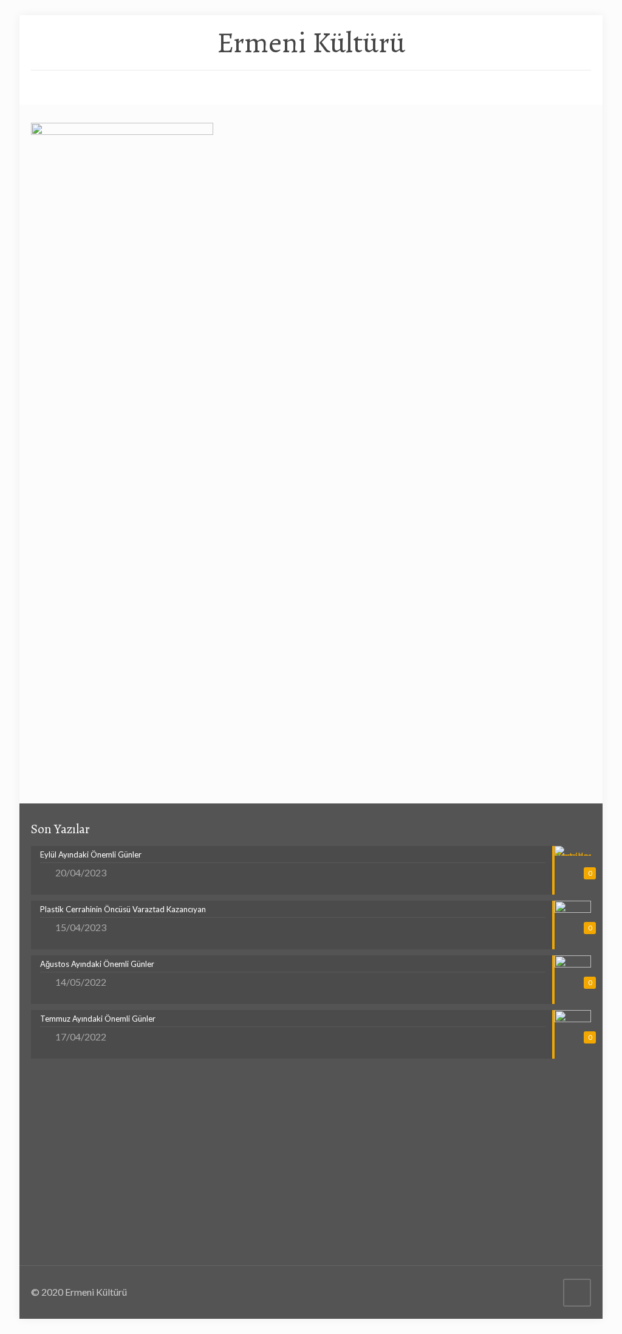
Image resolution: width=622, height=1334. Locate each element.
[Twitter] (544, 1292)
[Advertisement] (310, 344)
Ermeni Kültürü (311, 42)
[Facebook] (528, 1292)
